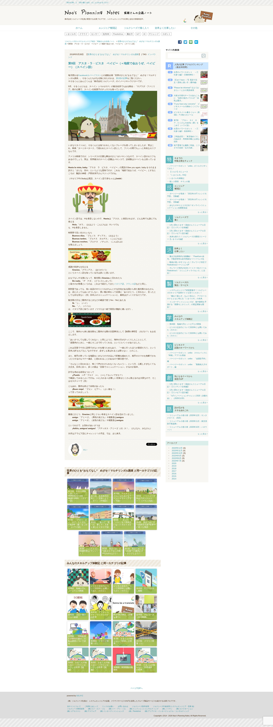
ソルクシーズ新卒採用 (140, 706)
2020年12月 (177, 448)
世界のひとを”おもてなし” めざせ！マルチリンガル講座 (113, 54)
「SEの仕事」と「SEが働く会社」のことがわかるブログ (86, 3)
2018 (174, 468)
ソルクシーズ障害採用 (75, 709)
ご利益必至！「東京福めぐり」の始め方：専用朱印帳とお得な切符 (187, 139)
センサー (95, 34)
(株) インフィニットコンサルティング (144, 709)
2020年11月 (177, 450)
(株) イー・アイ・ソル (117, 709)
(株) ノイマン (167, 709)
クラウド (83, 34)
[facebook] (180, 43)
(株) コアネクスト (74, 711)
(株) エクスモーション (184, 709)
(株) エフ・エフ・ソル (96, 709)
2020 (174, 463)
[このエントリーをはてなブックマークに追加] (196, 43)
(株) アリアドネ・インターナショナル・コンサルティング (167, 711)
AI (144, 34)
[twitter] (185, 43)
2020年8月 (176, 458)
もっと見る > (203, 212)
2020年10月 (177, 453)
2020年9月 (176, 456)
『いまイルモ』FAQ (177, 175)
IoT (138, 34)
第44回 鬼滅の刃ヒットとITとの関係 (185, 324)
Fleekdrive (118, 34)
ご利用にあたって (91, 706)
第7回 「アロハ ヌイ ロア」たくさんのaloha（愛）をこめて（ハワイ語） (186, 122)
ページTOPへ (137, 688)
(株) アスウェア (90, 711)
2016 (174, 473)
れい (85, 450)
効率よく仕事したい (165, 28)
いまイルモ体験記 (176, 178)
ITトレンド (154, 34)
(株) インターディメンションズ (112, 711)
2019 (174, 466)
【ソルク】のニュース (178, 172)
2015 (174, 476)
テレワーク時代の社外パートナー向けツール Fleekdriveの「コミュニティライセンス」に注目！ (186, 270)
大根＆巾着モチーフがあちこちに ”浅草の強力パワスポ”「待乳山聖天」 (187, 98)
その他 (194, 28)
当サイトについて (74, 706)
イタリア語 (119, 284)
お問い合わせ (123, 706)
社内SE (106, 34)
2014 (174, 479)
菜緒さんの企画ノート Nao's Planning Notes (121, 12)
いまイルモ (71, 34)
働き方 (130, 34)
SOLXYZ (79, 696)
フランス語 (131, 284)
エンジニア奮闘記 (108, 28)
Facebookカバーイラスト (89, 75)
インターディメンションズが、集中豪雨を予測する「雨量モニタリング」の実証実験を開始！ (186, 304)
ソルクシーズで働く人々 (136, 28)
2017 (174, 471)
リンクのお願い (108, 706)
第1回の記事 (121, 78)
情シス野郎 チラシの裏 (179, 181)
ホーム (79, 28)
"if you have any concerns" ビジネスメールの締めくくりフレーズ (187, 106)
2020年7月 (176, 461)
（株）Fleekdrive (134, 711)
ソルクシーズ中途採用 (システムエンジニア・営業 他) (173, 706)
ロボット (166, 34)
